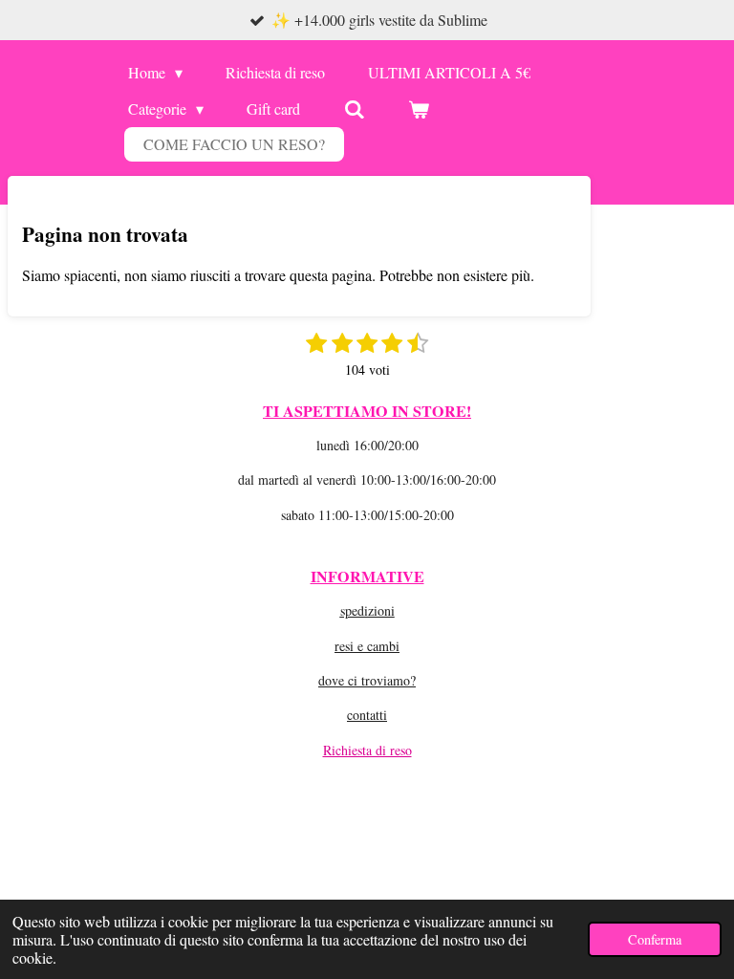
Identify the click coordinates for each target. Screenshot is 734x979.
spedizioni (367, 610)
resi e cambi (367, 646)
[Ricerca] (353, 109)
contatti (367, 715)
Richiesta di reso (367, 750)
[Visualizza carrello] (418, 109)
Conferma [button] (654, 939)
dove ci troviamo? (367, 680)
